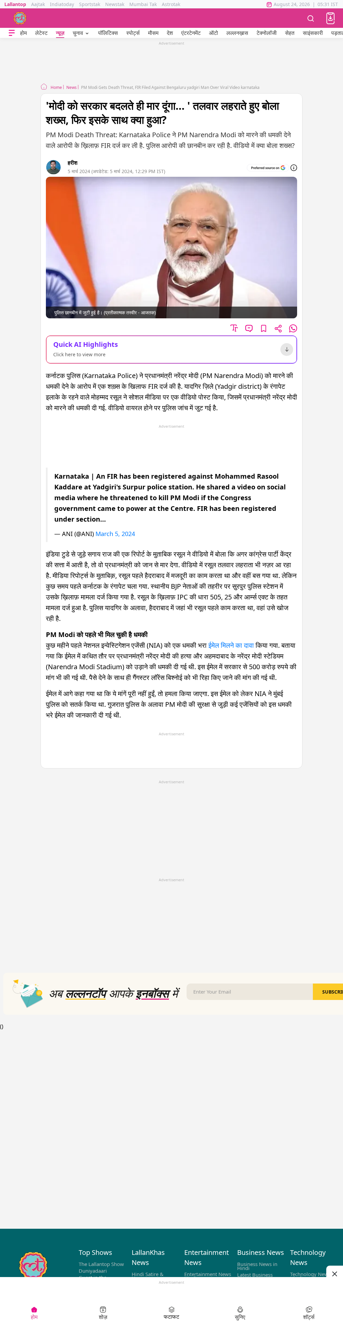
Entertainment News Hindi (207, 1276)
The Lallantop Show (101, 1264)
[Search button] (310, 18)
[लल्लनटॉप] (20, 18)
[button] (330, 18)
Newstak (114, 4)
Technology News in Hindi (313, 1276)
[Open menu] (12, 33)
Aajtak (38, 4)
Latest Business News (255, 1276)
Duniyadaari (93, 1270)
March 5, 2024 (115, 534)
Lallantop (15, 4)
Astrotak (171, 4)
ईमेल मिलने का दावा (231, 645)
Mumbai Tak (143, 4)
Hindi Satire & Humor (147, 1276)
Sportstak (89, 4)
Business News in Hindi (257, 1266)
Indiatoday (62, 4)
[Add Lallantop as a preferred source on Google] (268, 167)
